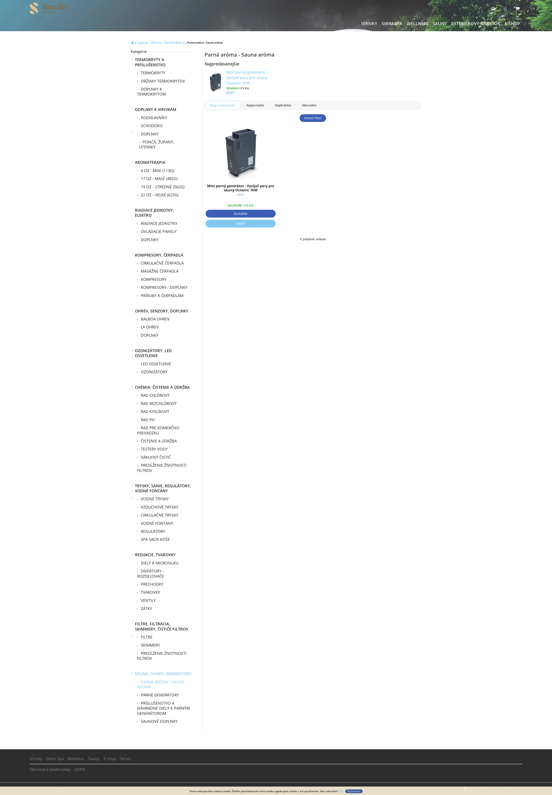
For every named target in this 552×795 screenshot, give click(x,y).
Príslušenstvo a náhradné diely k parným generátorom (163, 708)
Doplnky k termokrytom (151, 91)
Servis (125, 758)
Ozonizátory (153, 371)
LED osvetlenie (155, 363)
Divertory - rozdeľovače (150, 573)
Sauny (93, 758)
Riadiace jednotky (158, 223)
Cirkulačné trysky (159, 515)
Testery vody (154, 449)
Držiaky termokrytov (162, 81)
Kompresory (153, 279)
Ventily (148, 600)
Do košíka (240, 213)
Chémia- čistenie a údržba (162, 387)
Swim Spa (55, 758)
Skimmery (150, 645)
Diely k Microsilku (159, 563)
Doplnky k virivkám (155, 109)
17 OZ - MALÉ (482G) (158, 178)
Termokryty (152, 72)
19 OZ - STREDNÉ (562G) (162, 186)
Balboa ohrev (155, 319)
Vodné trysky (154, 498)
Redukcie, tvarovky (155, 554)
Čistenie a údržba (158, 441)
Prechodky (151, 584)
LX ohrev (149, 327)
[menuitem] (369, 23)
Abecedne (309, 105)
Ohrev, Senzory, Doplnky (161, 311)
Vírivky (36, 758)
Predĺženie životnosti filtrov (162, 468)
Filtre (146, 637)
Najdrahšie (283, 105)
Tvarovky (150, 592)
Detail (240, 223)
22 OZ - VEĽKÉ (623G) (159, 194)
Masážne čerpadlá (159, 271)
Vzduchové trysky (159, 507)
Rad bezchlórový (158, 403)
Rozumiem (353, 791)
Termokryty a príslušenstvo (150, 62)
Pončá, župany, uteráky (156, 144)
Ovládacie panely (158, 231)
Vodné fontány (156, 523)
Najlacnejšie (255, 105)
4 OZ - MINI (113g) (157, 170)
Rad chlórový (155, 395)
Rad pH (147, 419)
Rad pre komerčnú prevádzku (158, 430)
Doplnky (149, 134)
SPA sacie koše (155, 539)
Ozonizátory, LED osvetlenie (153, 353)
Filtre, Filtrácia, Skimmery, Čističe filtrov (161, 626)
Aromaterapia (150, 162)
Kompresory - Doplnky (164, 287)
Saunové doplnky (159, 721)
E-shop (110, 758)
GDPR (79, 769)
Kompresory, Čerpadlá (159, 255)
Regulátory (152, 531)
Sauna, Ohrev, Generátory (163, 673)
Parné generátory (159, 694)
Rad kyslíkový (154, 411)
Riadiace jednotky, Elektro (154, 213)
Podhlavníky (153, 117)
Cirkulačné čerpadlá (162, 263)
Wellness (76, 758)
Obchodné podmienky (50, 769)
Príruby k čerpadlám (161, 295)
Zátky (146, 608)
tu (340, 790)
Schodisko (151, 125)
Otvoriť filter (313, 118)
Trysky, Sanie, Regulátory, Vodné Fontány (163, 488)
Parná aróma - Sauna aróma (160, 684)
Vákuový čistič (155, 457)
